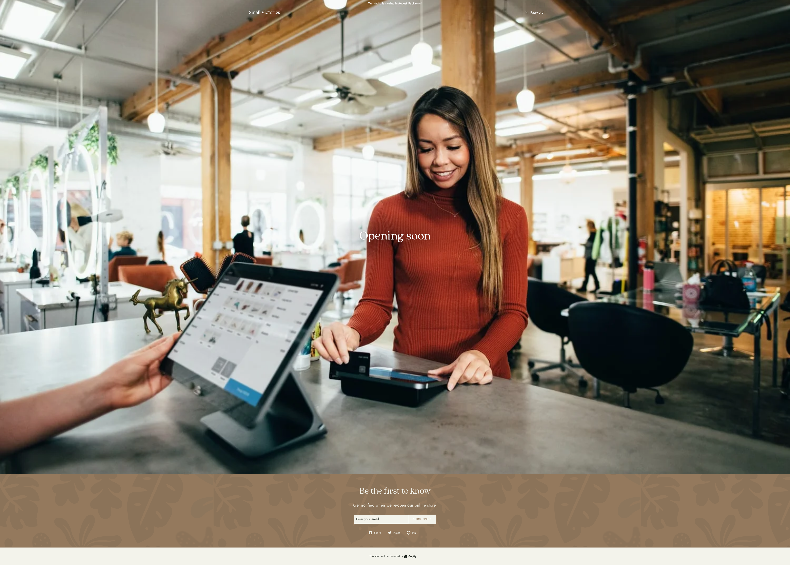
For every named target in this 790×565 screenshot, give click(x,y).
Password (537, 12)
